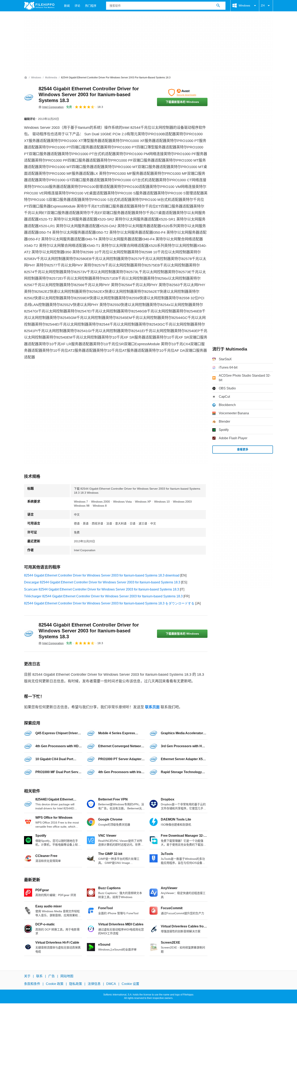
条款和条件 (32, 984)
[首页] (25, 77)
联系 (39, 976)
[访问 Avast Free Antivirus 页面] (182, 92)
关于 (27, 976)
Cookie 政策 (54, 984)
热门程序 (90, 5)
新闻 (67, 5)
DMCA (111, 984)
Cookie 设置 (130, 984)
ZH (263, 5)
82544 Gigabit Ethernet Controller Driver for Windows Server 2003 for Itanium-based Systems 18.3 (89, 94)
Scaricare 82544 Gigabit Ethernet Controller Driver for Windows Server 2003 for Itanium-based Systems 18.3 (101, 589)
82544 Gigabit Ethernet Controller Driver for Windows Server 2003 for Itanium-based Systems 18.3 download (101, 575)
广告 (51, 976)
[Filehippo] (39, 5)
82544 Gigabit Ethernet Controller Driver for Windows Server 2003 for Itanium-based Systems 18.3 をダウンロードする (109, 603)
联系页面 (152, 707)
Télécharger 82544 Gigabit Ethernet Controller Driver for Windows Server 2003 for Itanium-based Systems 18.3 (103, 596)
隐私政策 (75, 984)
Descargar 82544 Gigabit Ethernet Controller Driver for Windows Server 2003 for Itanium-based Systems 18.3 (102, 582)
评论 (77, 5)
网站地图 (66, 976)
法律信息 (94, 984)
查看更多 (242, 449)
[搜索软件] (218, 6)
